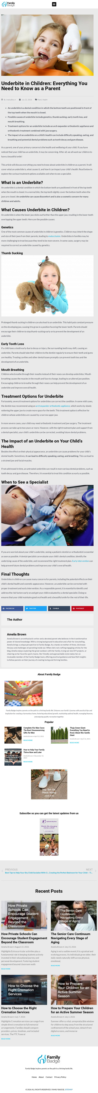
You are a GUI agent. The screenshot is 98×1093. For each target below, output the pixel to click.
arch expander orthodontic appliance (53, 406)
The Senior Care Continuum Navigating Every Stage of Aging (70, 938)
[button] (54, 4)
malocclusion (54, 236)
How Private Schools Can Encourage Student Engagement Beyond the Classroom (24, 938)
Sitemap (69, 1089)
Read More (28, 740)
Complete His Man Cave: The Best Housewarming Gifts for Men (34, 730)
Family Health (42, 100)
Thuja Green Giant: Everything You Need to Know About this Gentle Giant (80, 731)
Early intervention (80, 561)
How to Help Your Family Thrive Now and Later (33, 751)
